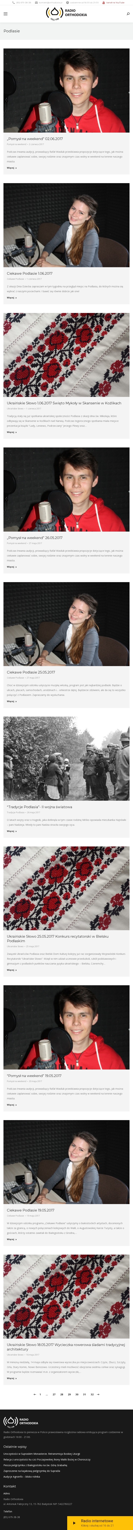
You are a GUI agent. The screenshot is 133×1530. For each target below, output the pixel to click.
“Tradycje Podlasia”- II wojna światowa (39, 807)
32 (92, 1394)
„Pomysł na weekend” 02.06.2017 (35, 139)
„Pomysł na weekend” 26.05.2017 (35, 538)
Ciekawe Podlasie (15, 278)
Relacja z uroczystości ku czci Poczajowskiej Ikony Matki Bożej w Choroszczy (46, 1459)
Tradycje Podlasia (15, 812)
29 (69, 1394)
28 (61, 1394)
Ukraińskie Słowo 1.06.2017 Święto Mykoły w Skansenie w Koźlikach (64, 403)
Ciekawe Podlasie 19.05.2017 (30, 1210)
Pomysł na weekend (16, 144)
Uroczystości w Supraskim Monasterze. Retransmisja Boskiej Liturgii (41, 1453)
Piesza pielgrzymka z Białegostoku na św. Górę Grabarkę (35, 1465)
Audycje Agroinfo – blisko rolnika (21, 1476)
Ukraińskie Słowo (15, 408)
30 (77, 1394)
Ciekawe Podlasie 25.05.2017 (31, 672)
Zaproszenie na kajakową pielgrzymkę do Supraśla (31, 1471)
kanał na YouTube (115, 2)
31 (84, 1394)
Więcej (10, 168)
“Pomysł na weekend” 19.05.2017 (34, 1076)
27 (54, 1394)
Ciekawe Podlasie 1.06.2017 (29, 273)
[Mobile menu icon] (5, 14)
